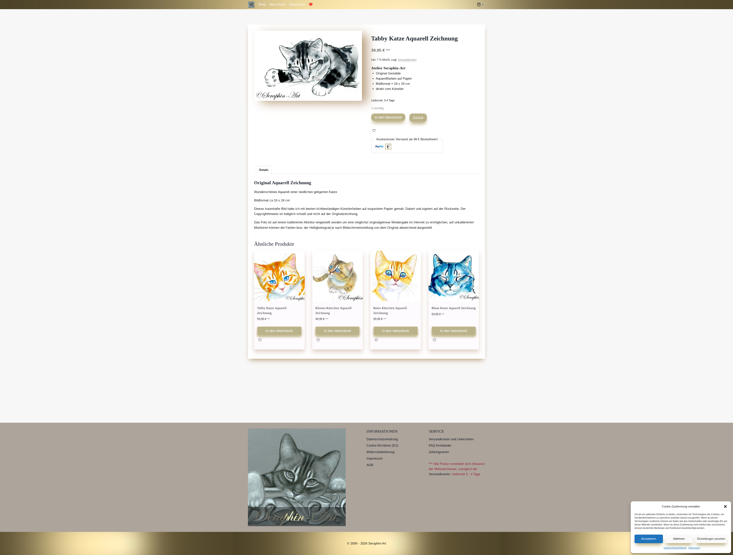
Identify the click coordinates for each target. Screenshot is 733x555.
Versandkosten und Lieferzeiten (451, 439)
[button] (725, 506)
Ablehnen (679, 538)
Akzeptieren (648, 538)
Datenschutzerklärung (675, 548)
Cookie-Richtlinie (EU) (382, 445)
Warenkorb (297, 4)
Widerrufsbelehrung (380, 452)
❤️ (311, 4)
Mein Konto (278, 4)
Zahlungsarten (439, 452)
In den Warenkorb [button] (279, 331)
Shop (262, 4)
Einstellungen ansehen (711, 538)
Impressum (694, 548)
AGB (369, 465)
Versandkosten (407, 59)
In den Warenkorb (388, 117)
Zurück (418, 118)
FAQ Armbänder (440, 445)
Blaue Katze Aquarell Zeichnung (454, 308)
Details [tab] (263, 169)
